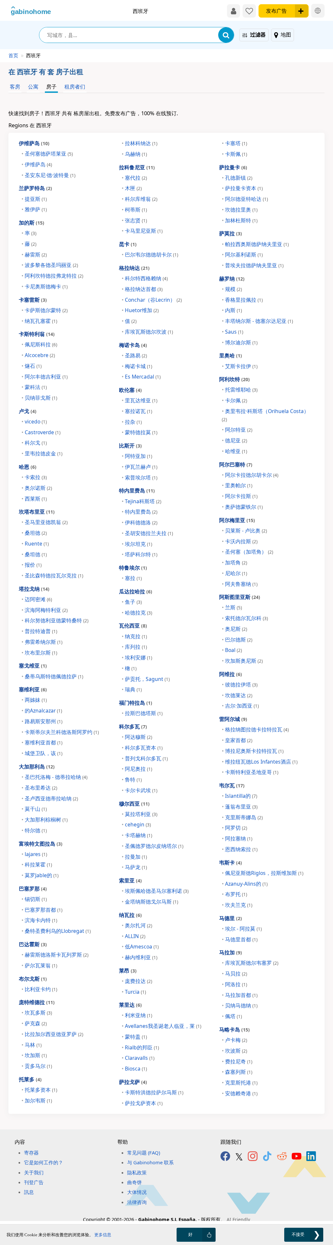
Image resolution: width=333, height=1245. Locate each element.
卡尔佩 (236, 400)
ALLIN (135, 936)
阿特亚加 (138, 456)
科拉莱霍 (38, 864)
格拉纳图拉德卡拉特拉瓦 (257, 729)
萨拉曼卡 (233, 167)
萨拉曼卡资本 (244, 188)
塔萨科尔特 (141, 554)
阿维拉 (230, 674)
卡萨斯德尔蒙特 (46, 310)
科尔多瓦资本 (144, 747)
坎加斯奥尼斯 (244, 660)
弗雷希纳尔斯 (43, 641)
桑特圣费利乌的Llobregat (58, 930)
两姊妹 (36, 699)
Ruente (37, 543)
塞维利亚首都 (43, 742)
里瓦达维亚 (141, 400)
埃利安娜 (138, 657)
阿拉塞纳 (238, 838)
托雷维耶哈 (241, 389)
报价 (33, 564)
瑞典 (133, 689)
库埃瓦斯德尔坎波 (149, 331)
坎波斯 (236, 1050)
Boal (233, 650)
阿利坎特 (234, 379)
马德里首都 (241, 939)
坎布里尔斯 (41, 652)
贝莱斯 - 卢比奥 (246, 530)
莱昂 (128, 970)
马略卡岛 (234, 1029)
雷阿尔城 (233, 719)
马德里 (230, 918)
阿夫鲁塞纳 (241, 584)
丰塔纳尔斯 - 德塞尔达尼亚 (259, 321)
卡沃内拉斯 (241, 541)
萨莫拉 (230, 233)
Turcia (135, 991)
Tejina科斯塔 (143, 501)
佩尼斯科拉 (41, 344)
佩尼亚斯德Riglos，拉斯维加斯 (264, 873)
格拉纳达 (134, 267)
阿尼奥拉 (138, 768)
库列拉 (136, 646)
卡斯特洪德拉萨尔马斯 (154, 1092)
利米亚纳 (138, 1015)
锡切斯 (36, 899)
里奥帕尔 (238, 485)
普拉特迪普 (41, 631)
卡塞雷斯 (33, 299)
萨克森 (36, 1023)
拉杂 (133, 421)
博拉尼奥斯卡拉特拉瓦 (254, 750)
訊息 (29, 1192)
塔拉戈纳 (34, 588)
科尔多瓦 (133, 726)
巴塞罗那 (33, 888)
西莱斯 (36, 498)
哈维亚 (236, 451)
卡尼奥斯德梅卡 (46, 286)
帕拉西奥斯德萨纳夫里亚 (257, 244)
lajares (36, 854)
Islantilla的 (241, 795)
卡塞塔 (236, 143)
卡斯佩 (236, 154)
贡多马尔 (38, 1066)
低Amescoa (142, 946)
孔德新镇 (238, 177)
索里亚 (130, 880)
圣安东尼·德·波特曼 (50, 175)
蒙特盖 (136, 1036)
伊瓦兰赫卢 (141, 466)
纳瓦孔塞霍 (41, 321)
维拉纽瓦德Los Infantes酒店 (261, 761)
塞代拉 (136, 177)
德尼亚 (236, 440)
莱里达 (130, 1004)
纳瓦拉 (130, 915)
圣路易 (136, 355)
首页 (13, 55)
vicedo (36, 421)
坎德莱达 (238, 695)
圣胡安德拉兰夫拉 (149, 533)
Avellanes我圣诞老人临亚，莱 (163, 1026)
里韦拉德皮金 (43, 453)
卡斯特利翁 (37, 334)
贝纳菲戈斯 (41, 397)
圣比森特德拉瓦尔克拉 (54, 575)
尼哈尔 (236, 573)
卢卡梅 (236, 1040)
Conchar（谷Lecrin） (153, 299)
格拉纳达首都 (144, 289)
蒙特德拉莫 (141, 432)
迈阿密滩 (38, 599)
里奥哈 (230, 355)
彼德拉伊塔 (241, 684)
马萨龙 (136, 867)
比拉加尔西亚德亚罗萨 (54, 1034)
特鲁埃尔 (133, 567)
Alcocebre (40, 355)
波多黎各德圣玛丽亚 (51, 265)
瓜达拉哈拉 (135, 591)
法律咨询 (137, 1202)
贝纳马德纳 (241, 1005)
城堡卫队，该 (43, 753)
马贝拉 (236, 973)
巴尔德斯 (238, 639)
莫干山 (36, 808)
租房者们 (74, 86)
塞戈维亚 (33, 665)
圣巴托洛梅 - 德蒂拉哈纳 (56, 777)
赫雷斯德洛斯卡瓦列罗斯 (56, 954)
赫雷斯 (36, 254)
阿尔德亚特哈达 (246, 198)
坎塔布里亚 (37, 511)
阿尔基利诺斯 (244, 254)
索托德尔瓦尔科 (246, 618)
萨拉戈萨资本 (144, 1103)
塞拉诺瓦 (138, 411)
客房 (15, 86)
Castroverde (42, 432)
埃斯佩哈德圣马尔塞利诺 (157, 890)
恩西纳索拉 (241, 849)
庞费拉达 (138, 981)
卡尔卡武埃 (141, 790)
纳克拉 (136, 636)
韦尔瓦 (232, 785)
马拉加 (230, 952)
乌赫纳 (136, 154)
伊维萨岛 (34, 143)
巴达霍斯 (33, 944)
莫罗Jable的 (42, 875)
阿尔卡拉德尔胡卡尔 (251, 474)
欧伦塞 (130, 390)
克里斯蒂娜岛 (244, 817)
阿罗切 (236, 827)
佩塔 (233, 1016)
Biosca (136, 1068)
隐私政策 (137, 1172)
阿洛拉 (236, 984)
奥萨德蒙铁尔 (244, 506)
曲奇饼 (134, 1182)
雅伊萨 (36, 209)
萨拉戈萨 (133, 1082)
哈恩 (27, 466)
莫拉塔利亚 (141, 814)
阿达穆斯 (138, 736)
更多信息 (102, 1234)
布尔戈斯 (33, 978)
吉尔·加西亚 (242, 705)
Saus (234, 331)
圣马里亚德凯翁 (46, 522)
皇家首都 (238, 740)
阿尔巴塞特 (235, 464)
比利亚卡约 (41, 989)
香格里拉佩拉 (244, 299)
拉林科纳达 (141, 143)
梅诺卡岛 (133, 345)
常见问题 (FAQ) (143, 1152)
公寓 (33, 86)
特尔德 (36, 830)
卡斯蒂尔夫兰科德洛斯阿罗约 (62, 732)
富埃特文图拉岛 (40, 843)
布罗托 (236, 894)
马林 (33, 1044)
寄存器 (31, 1152)
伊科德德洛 (141, 522)
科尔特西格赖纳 (146, 278)
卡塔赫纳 (138, 835)
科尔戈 (36, 442)
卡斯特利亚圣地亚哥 (251, 772)
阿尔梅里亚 (237, 520)
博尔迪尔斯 (241, 342)
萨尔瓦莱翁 (41, 965)
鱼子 (133, 601)
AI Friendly (238, 1219)
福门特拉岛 (135, 702)
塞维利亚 (33, 689)
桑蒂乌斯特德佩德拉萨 (54, 676)
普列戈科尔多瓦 (146, 758)
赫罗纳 (232, 278)
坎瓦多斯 (38, 1012)
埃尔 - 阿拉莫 (243, 928)
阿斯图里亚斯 (239, 597)
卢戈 (27, 411)
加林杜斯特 (241, 220)
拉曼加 (136, 856)
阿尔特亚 (238, 429)
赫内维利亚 (141, 957)
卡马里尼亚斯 (144, 230)
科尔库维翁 (141, 198)
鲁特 (133, 779)
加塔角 (236, 562)
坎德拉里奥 (241, 209)
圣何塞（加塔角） (249, 551)
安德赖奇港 (241, 1093)
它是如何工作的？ (43, 1162)
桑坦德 (36, 532)
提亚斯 (36, 198)
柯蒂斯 (136, 209)
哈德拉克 (138, 612)
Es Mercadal (143, 376)
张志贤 (136, 220)
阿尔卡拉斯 (241, 496)
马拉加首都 (241, 995)
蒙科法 (36, 387)
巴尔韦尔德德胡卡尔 (151, 254)
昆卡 (128, 244)
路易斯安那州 (43, 721)
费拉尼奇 (238, 1061)
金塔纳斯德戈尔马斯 (151, 901)
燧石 (33, 365)
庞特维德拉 (37, 1002)
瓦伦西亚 (133, 625)
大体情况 (137, 1192)
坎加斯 (36, 1055)
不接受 (298, 1234)
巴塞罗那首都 (43, 909)
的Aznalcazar (43, 710)
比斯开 (130, 445)
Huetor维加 (142, 310)
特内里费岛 (137, 490)
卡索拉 (36, 477)
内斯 (233, 310)
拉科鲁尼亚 (137, 167)
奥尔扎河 (138, 925)
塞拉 (133, 578)
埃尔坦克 (138, 543)
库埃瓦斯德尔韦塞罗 (251, 962)
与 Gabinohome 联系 (150, 1162)
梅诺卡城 (138, 366)
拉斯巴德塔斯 (144, 713)
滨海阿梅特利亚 (46, 610)
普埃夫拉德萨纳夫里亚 (254, 265)
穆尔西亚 (134, 803)
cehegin (138, 824)
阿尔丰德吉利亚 (46, 376)
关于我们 (34, 1172)
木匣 (133, 188)
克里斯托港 (241, 1082)
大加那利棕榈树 (46, 819)
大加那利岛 (37, 766)
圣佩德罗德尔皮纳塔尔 (154, 846)
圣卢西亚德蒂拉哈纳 (51, 798)
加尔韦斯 (38, 1100)
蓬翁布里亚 (241, 806)
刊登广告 (34, 1182)
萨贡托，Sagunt (147, 679)
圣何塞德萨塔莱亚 (49, 153)
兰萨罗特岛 (35, 188)
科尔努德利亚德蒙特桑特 (56, 620)
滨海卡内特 (41, 920)
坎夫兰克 (238, 904)
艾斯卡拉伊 (241, 366)
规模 (233, 289)
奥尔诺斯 (38, 487)
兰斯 (233, 607)
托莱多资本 (41, 1089)
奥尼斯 (236, 628)
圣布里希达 (41, 787)
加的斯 (31, 222)
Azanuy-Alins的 (246, 883)
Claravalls (139, 1057)
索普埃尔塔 (141, 477)
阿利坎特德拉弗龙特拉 (54, 275)
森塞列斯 (238, 1071)
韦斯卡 (230, 862)
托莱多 (30, 1079)
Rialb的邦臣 (142, 1047)
